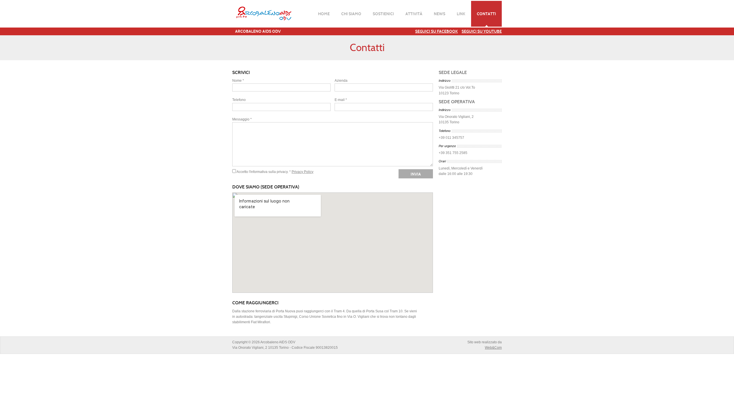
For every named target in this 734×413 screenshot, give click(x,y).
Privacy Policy (302, 172)
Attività (413, 13)
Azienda (341, 81)
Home (324, 13)
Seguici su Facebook (436, 31)
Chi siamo (351, 13)
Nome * (238, 81)
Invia (416, 174)
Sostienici (383, 13)
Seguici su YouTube (482, 31)
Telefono (239, 100)
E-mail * (341, 100)
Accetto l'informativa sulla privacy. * (264, 172)
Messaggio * (242, 119)
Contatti (486, 13)
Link (461, 13)
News (439, 13)
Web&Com (493, 348)
